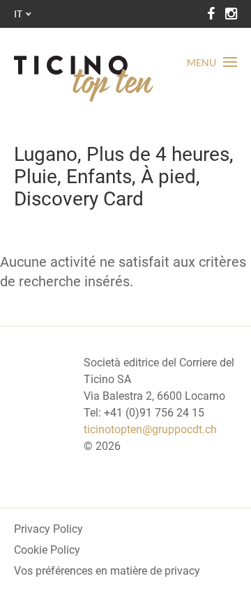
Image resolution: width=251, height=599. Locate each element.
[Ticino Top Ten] (83, 79)
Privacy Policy (48, 529)
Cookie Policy (47, 550)
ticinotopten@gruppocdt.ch (150, 429)
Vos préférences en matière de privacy (107, 570)
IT (18, 14)
